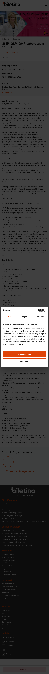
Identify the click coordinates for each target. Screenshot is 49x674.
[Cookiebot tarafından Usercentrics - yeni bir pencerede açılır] (36, 310)
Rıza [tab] (8, 317)
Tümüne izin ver (24, 354)
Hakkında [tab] (40, 317)
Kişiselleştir (23, 362)
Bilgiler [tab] (24, 317)
